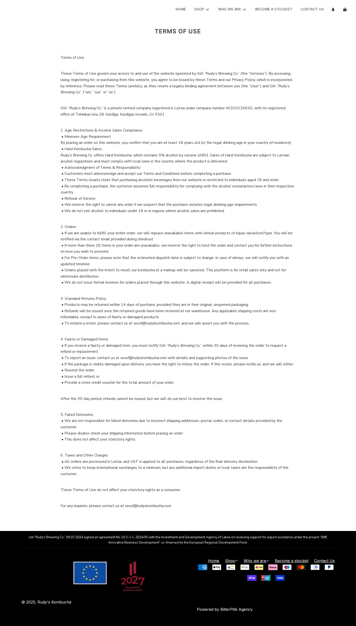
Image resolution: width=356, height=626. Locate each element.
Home (181, 9)
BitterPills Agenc (235, 609)
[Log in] (333, 9)
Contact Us (312, 9)
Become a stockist (274, 9)
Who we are (255, 560)
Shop (230, 560)
